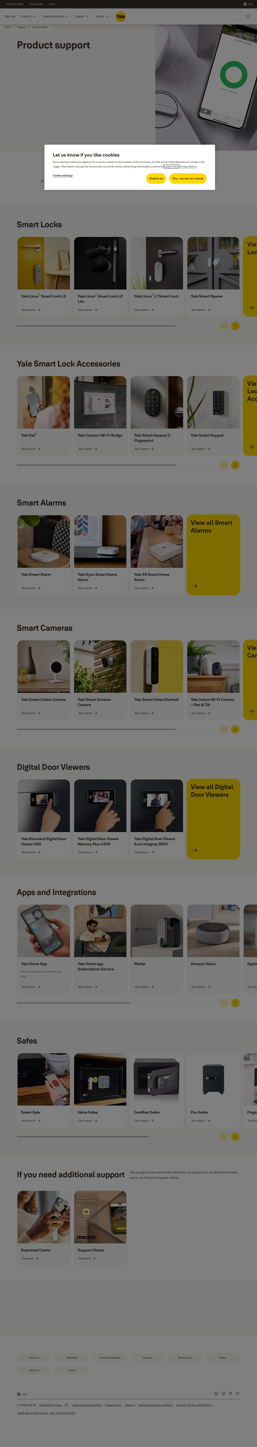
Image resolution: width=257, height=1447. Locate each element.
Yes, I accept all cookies (188, 178)
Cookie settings (63, 175)
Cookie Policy (171, 166)
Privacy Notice (188, 166)
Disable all (156, 178)
